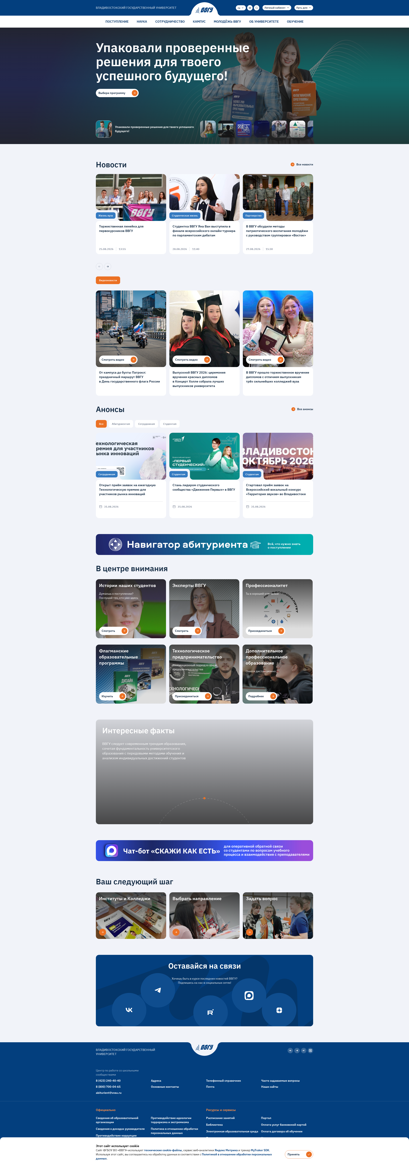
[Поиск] (256, 8)
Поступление (117, 21)
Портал (266, 1118)
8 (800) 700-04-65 (108, 1087)
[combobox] (241, 7)
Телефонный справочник (223, 1080)
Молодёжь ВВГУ (227, 21)
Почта (210, 1087)
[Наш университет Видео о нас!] (280, 129)
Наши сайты (269, 1087)
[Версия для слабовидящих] (250, 8)
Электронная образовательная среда (232, 1131)
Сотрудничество (170, 21)
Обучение (295, 21)
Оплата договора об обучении (281, 1131)
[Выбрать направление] (176, 932)
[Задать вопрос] (249, 932)
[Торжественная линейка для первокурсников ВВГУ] (131, 214)
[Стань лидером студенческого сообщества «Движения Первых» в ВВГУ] (204, 475)
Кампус (199, 21)
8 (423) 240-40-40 (108, 1080)
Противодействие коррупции (116, 1135)
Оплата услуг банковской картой (283, 1124)
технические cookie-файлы (163, 1150)
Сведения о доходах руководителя (120, 1129)
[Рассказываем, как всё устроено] (208, 129)
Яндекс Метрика (226, 1150)
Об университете (264, 21)
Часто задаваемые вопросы (280, 1080)
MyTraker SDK (260, 1150)
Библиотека (214, 1124)
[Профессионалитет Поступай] (297, 129)
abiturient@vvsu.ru (109, 1093)
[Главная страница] (204, 10)
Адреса (156, 1080)
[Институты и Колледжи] (102, 932)
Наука (142, 21)
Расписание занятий (220, 1118)
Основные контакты (165, 1087)
